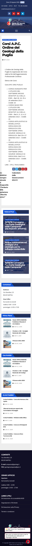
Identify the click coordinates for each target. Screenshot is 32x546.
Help (15, 6)
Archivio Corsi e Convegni (9, 39)
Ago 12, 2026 (18, 326)
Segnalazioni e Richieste (9, 503)
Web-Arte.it (20, 544)
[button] (29, 30)
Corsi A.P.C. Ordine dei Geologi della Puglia (12, 49)
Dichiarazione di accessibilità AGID (12, 498)
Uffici (11, 6)
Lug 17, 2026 (9, 429)
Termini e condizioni (7, 511)
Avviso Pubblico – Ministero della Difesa (14, 417)
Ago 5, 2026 (17, 335)
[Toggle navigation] (16, 30)
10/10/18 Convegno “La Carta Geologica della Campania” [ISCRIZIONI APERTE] (15, 225)
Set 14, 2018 (10, 232)
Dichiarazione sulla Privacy (10, 507)
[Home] (2, 30)
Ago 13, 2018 (10, 252)
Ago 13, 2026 (9, 404)
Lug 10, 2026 (9, 438)
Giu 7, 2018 (10, 270)
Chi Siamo (4, 6)
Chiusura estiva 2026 (18, 341)
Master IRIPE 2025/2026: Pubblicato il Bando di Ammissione (19, 322)
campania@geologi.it (8, 9)
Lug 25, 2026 (18, 343)
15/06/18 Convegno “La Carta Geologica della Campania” (15, 264)
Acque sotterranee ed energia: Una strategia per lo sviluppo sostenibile (16, 245)
